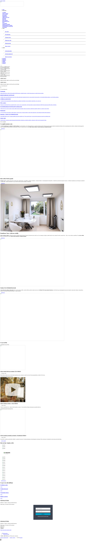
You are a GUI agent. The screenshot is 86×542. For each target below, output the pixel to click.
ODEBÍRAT (43, 514)
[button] (43, 7)
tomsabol (21, 537)
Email (1, 527)
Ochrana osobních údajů (4, 537)
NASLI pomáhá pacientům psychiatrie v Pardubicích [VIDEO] (13, 435)
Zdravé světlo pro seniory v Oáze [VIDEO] (9, 403)
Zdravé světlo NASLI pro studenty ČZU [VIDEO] (10, 371)
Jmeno (1, 526)
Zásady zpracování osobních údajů (43, 516)
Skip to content (2, 0)
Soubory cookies (12, 537)
